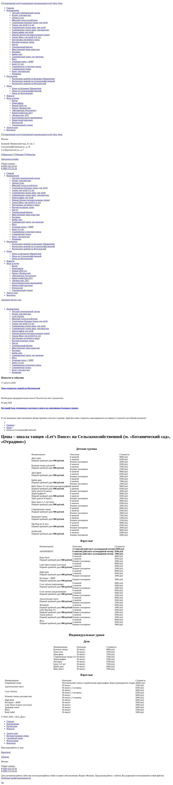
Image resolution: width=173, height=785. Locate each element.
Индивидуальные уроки (23, 42)
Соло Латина (18, 316)
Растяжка (16, 52)
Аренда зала (12, 127)
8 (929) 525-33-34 (9, 166)
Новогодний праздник (22, 120)
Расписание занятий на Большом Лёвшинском (33, 78)
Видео (15, 100)
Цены (9, 86)
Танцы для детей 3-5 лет (23, 25)
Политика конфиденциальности (16, 778)
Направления (12, 10)
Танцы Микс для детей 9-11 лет (26, 37)
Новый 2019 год (19, 105)
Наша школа (17, 103)
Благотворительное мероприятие (27, 118)
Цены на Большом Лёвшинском (26, 88)
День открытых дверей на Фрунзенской (20, 388)
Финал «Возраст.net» (21, 108)
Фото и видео (12, 98)
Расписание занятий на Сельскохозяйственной (33, 81)
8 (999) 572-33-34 (9, 168)
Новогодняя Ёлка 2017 (22, 113)
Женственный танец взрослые (26, 49)
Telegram (5, 757)
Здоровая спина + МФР (23, 61)
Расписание (11, 76)
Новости (10, 96)
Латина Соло (18, 18)
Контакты (11, 130)
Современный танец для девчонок (28, 57)
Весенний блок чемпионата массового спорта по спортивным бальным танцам (39, 408)
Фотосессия (17, 122)
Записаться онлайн (10, 159)
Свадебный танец (14, 738)
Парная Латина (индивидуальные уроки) (31, 35)
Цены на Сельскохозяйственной (26, 91)
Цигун (15, 44)
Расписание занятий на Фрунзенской (29, 83)
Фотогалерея (12, 740)
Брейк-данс (17, 54)
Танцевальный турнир (22, 125)
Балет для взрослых (21, 71)
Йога (14, 59)
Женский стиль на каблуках (25, 20)
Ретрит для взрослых (21, 15)
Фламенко (16, 74)
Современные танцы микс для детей (29, 27)
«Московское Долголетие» (24, 110)
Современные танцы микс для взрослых (30, 30)
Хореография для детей (22, 32)
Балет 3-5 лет (18, 64)
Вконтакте (6, 752)
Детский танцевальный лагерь (26, 13)
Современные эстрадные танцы (26, 66)
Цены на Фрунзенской (22, 93)
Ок (2, 782)
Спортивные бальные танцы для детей (30, 22)
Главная (10, 8)
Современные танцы (21, 69)
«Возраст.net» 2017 (20, 115)
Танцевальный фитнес (22, 47)
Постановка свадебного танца (26, 39)
